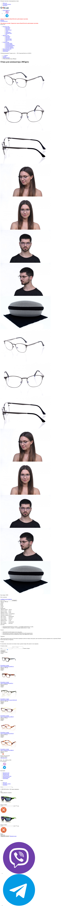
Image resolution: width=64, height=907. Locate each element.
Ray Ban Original (9, 44)
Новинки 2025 (9, 33)
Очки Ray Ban (6, 775)
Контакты (5, 5)
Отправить (15, 600)
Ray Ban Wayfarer (9, 46)
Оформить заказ (13, 836)
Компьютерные (6, 777)
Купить (2, 668)
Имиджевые (5, 778)
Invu (6, 34)
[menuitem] (33, 30)
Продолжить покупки (5, 836)
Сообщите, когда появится (6, 599)
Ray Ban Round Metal (10, 45)
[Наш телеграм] (19, 905)
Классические (8, 29)
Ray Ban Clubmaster (10, 47)
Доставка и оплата (7, 4)
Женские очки (6, 773)
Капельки (8, 28)
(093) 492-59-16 (6, 10)
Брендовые (8, 27)
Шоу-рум (5, 3)
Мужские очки (6, 772)
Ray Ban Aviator (9, 43)
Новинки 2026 (9, 39)
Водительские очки (7, 776)
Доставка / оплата (7, 783)
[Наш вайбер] (19, 873)
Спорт (7, 31)
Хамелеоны (8, 32)
